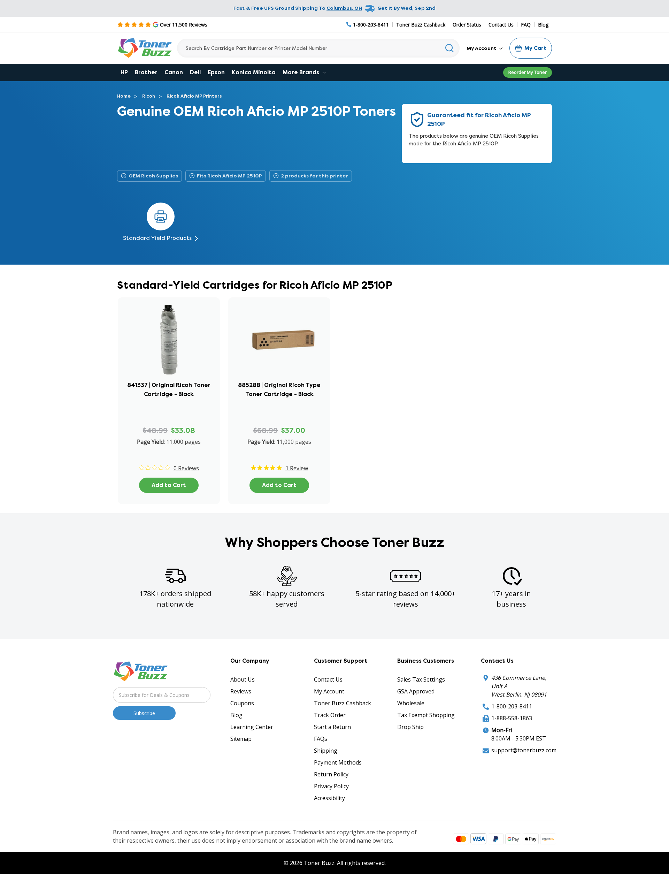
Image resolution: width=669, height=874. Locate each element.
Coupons (242, 703)
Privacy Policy (331, 786)
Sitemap (241, 739)
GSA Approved (416, 691)
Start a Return (332, 727)
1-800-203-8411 (511, 706)
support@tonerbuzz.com (523, 750)
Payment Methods (338, 762)
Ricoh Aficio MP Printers (194, 96)
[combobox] (318, 48)
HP (124, 72)
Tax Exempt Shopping (426, 715)
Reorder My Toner (527, 72)
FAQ (526, 24)
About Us (242, 679)
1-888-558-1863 (511, 718)
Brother (146, 72)
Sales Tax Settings (421, 679)
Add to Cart (169, 485)
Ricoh (148, 96)
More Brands (302, 72)
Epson (216, 72)
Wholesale (410, 703)
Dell (195, 72)
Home (124, 96)
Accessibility (329, 798)
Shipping (325, 750)
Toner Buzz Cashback (420, 24)
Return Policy (331, 774)
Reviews (240, 691)
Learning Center (251, 727)
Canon (173, 72)
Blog (543, 24)
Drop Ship (410, 727)
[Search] (449, 48)
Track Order (330, 715)
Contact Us (501, 24)
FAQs (320, 739)
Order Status (467, 24)
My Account (482, 48)
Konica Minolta (254, 72)
